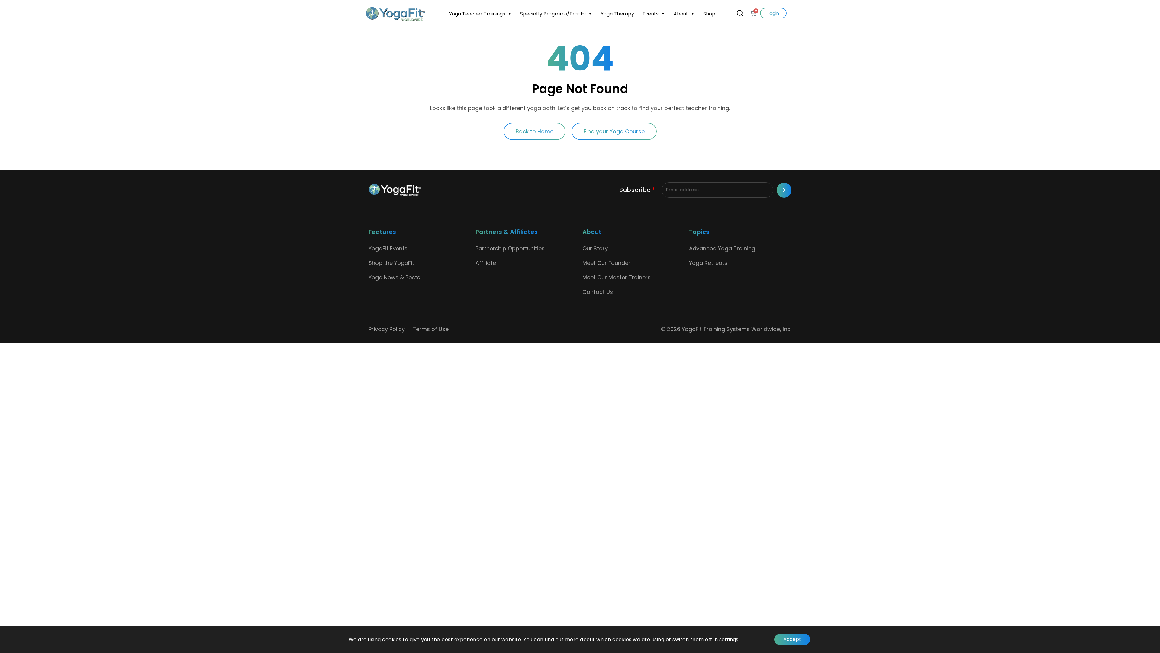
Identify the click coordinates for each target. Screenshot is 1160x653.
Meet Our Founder (606, 263)
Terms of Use (431, 329)
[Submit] (784, 190)
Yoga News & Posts (394, 277)
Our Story (595, 248)
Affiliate (485, 263)
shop (709, 13)
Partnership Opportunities (510, 248)
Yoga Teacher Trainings (477, 13)
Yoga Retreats (708, 263)
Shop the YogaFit (391, 263)
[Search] (740, 13)
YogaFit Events (388, 248)
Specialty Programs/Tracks (553, 13)
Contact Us (597, 292)
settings (728, 639)
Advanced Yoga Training (722, 248)
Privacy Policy (387, 329)
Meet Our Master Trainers (616, 277)
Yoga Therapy (617, 13)
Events (651, 13)
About (681, 13)
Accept (792, 639)
